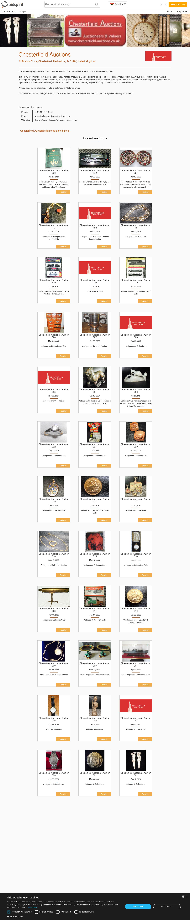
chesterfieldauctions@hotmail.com (53, 116)
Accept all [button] (138, 906)
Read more (32, 907)
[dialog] (95, 906)
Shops (22, 11)
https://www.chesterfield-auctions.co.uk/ (56, 120)
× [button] (187, 897)
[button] (63, 916)
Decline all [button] (167, 906)
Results (63, 191)
